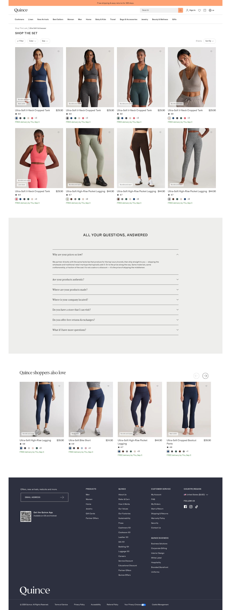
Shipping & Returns (159, 514)
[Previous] (196, 376)
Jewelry (89, 509)
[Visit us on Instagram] (190, 507)
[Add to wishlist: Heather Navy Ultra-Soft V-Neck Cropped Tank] (58, 51)
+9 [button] (87, 199)
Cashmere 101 (124, 528)
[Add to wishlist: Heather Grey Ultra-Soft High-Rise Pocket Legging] (211, 132)
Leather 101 (123, 537)
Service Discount (125, 561)
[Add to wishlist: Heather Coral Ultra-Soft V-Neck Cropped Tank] (58, 132)
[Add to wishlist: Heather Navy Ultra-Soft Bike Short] (108, 386)
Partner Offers (92, 518)
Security (154, 523)
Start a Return (157, 509)
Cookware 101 (124, 532)
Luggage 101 (123, 551)
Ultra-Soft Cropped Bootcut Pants (181, 442)
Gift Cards (90, 514)
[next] (205, 376)
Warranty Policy (158, 518)
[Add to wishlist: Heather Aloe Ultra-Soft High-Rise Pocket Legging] (109, 132)
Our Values (123, 509)
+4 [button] (89, 448)
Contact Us (156, 528)
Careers (122, 556)
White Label (156, 558)
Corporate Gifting (159, 548)
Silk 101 (121, 542)
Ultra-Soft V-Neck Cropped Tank (32, 110)
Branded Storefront (159, 567)
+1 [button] (187, 451)
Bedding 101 (123, 547)
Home (88, 504)
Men (88, 495)
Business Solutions (159, 544)
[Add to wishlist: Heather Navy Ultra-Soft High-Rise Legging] (59, 386)
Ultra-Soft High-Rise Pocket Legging (85, 191)
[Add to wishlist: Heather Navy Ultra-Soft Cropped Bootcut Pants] (206, 386)
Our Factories (124, 514)
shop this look (21, 28)
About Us (122, 495)
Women (89, 499)
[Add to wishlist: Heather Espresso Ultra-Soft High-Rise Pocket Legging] (160, 132)
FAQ (153, 499)
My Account (156, 495)
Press (120, 523)
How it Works (124, 504)
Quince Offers (124, 575)
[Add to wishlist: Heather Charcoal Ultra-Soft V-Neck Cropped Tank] (109, 51)
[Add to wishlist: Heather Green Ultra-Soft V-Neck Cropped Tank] (160, 51)
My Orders (155, 504)
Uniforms (155, 572)
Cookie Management (160, 605)
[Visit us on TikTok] (196, 507)
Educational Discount (127, 566)
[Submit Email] (62, 497)
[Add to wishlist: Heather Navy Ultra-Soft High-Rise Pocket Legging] (157, 386)
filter (21, 41)
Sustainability (124, 518)
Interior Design (157, 553)
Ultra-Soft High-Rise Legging (35, 440)
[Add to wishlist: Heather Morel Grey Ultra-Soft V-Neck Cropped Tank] (211, 51)
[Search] (180, 10)
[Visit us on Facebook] (185, 507)
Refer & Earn (124, 499)
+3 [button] (36, 118)
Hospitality (156, 563)
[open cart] (204, 10)
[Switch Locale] (210, 10)
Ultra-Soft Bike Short (80, 440)
